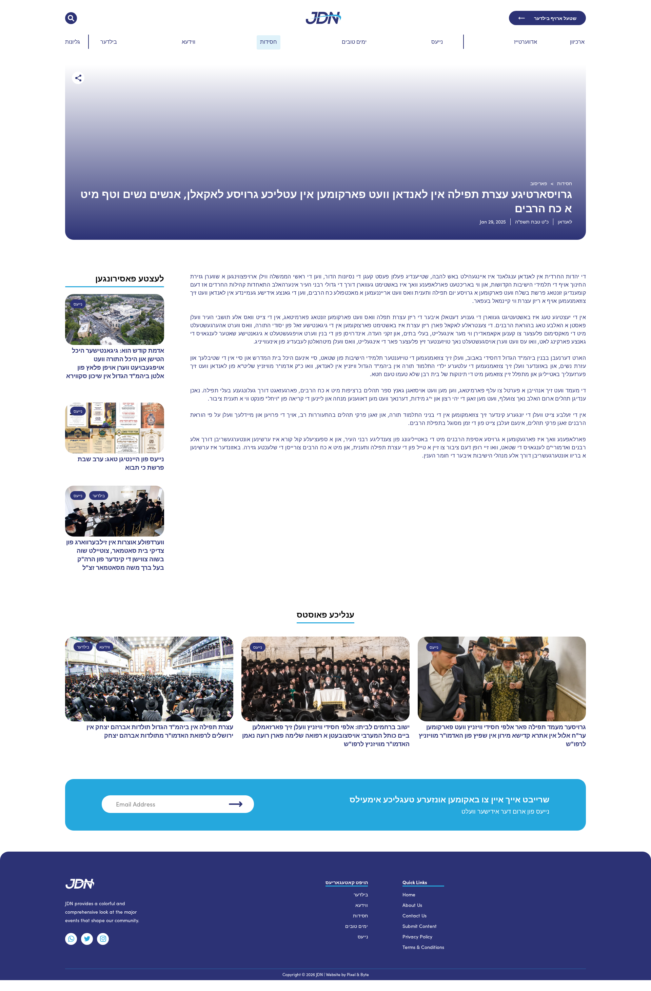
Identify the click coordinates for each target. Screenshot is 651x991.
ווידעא (188, 41)
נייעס (437, 41)
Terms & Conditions (423, 947)
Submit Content (419, 926)
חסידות (268, 41)
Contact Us (414, 915)
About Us (412, 905)
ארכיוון (577, 41)
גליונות (72, 41)
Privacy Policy (417, 936)
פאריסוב (538, 183)
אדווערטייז (525, 41)
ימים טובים (354, 41)
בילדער (108, 41)
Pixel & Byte (358, 974)
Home (408, 894)
